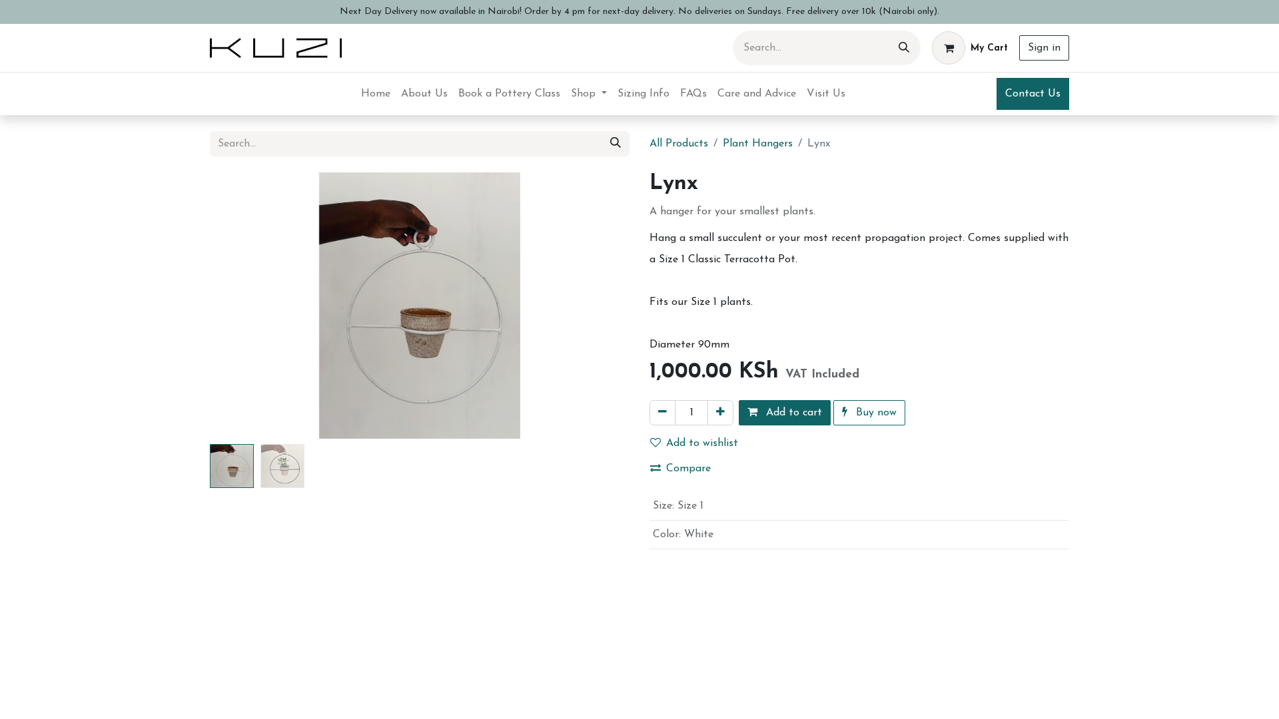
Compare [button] (688, 468)
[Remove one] (662, 412)
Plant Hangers (758, 143)
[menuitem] (376, 94)
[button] (241, 305)
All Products (678, 143)
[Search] (904, 48)
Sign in (1044, 48)
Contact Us (1033, 94)
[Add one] (720, 412)
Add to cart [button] (792, 412)
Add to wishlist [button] (702, 443)
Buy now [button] (875, 412)
